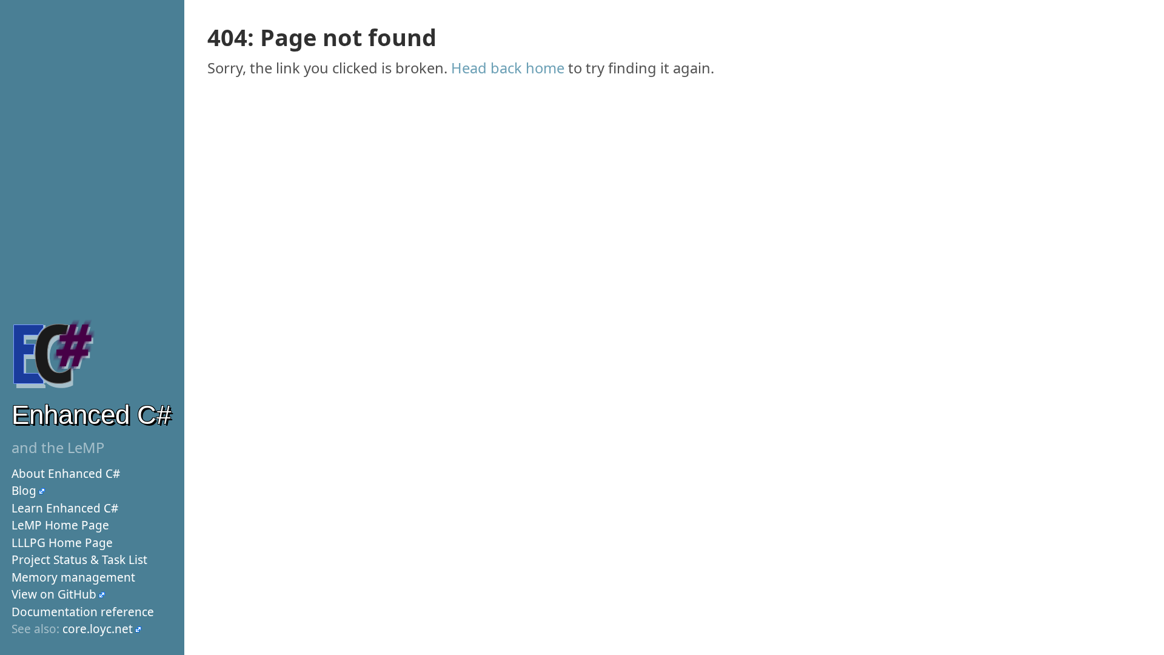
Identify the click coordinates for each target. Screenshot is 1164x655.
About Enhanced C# (66, 474)
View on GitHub (54, 594)
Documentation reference (83, 612)
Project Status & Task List (79, 560)
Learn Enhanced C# (65, 508)
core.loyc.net (97, 629)
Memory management (73, 577)
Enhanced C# (91, 414)
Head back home (507, 68)
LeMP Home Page (60, 525)
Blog (24, 491)
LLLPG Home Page (62, 543)
